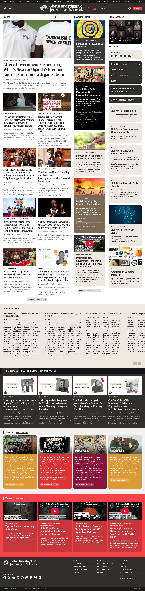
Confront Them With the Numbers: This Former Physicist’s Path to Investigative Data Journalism (124, 404)
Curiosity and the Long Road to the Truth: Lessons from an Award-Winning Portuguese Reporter (54, 404)
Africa (106, 1)
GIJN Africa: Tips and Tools (123, 111)
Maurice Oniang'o (13, 79)
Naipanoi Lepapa (46, 185)
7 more (79, 229)
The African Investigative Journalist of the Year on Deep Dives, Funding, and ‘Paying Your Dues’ (89, 404)
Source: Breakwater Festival (98, 317)
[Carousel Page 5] (64, 17)
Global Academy (116, 17)
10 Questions (11, 371)
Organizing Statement (81, 563)
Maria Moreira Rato (47, 413)
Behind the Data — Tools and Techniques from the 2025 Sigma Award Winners (88, 529)
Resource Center (82, 17)
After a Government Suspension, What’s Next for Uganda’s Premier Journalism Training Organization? (33, 69)
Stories (6, 17)
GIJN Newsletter (126, 572)
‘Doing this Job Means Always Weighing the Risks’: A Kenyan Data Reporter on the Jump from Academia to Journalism (53, 276)
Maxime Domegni (11, 281)
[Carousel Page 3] (59, 17)
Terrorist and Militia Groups (86, 226)
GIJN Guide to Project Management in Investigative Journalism (88, 92)
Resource (123, 566)
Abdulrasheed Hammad (13, 182)
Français (37, 1)
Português (57, 1)
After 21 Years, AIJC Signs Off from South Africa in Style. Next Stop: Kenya (18, 274)
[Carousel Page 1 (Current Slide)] (55, 17)
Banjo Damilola (81, 413)
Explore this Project (14, 484)
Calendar (100, 572)
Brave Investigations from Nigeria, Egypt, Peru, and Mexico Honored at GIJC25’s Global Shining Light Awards (18, 226)
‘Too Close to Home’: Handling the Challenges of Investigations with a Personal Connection (54, 177)
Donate (137, 8)
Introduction (80, 221)
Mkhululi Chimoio (11, 129)
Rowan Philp (9, 235)
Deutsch (116, 1)
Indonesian (128, 1)
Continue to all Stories (37, 299)
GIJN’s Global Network (105, 563)
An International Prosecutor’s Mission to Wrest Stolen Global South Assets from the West (54, 224)
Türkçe (80, 1)
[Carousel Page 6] (66, 17)
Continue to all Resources (89, 290)
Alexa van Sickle (115, 413)
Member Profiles (48, 371)
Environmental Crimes (84, 224)
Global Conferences (104, 569)
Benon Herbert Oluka (47, 135)
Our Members (102, 566)
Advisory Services (126, 578)
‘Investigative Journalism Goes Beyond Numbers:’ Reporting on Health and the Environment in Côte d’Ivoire (19, 404)
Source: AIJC (50, 319)
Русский (97, 1)
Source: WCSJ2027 (10, 319)
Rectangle (138, 588)
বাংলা (19, 1)
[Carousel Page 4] (62, 17)
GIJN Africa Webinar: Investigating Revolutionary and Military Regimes (53, 531)
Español (47, 1)
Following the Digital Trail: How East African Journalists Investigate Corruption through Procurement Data (18, 121)
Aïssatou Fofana (11, 413)
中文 (139, 1)
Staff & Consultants (80, 566)
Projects (9, 432)
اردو (4, 1)
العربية (12, 1)
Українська (69, 1)
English (27, 1)
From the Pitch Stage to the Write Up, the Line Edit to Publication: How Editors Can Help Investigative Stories (19, 174)
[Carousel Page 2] (57, 17)
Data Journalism (29, 371)
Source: (130, 317)
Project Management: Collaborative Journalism (89, 113)
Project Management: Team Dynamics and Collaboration (86, 118)
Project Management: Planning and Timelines (89, 123)
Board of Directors (80, 569)
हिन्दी (88, 1)
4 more (79, 127)
